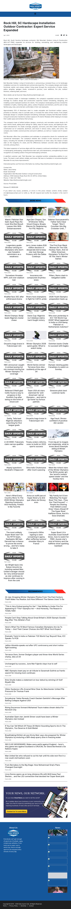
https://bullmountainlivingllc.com (33, 95)
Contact (31, 906)
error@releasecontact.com (12, 193)
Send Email (11, 172)
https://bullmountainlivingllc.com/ (20, 180)
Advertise (23, 906)
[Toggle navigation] (35, 14)
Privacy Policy (13, 906)
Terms (5, 906)
